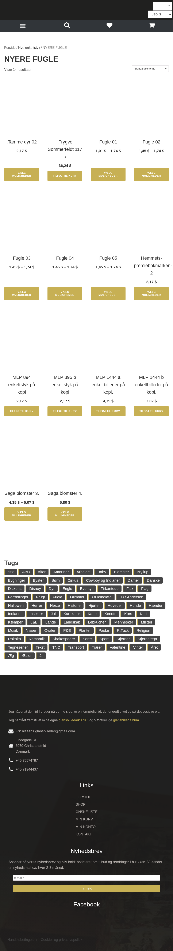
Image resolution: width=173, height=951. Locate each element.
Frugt (40, 597)
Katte (92, 614)
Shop (80, 804)
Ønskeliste (86, 812)
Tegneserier (18, 647)
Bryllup (142, 572)
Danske (153, 580)
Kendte (110, 614)
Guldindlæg (102, 597)
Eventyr (86, 589)
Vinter (138, 647)
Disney (35, 589)
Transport (76, 647)
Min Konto (86, 827)
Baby (101, 572)
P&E (67, 630)
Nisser (31, 630)
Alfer (42, 572)
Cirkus (73, 580)
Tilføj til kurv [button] (65, 175)
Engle (67, 589)
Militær (146, 622)
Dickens (15, 589)
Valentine (117, 647)
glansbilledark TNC (73, 720)
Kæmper (15, 622)
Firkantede (110, 589)
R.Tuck (123, 630)
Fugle (57, 597)
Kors (128, 614)
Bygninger (16, 580)
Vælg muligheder (21, 174)
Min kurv (84, 819)
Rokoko (14, 639)
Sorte (87, 639)
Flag (145, 589)
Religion (143, 630)
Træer (97, 647)
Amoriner (61, 572)
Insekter (36, 614)
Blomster (121, 572)
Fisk (129, 589)
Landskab (72, 622)
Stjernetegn (147, 639)
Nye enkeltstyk (29, 47)
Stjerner (123, 639)
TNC (56, 647)
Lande (50, 622)
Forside (10, 47)
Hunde (135, 605)
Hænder (155, 605)
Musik (13, 630)
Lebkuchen (97, 622)
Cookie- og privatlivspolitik (61, 940)
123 (11, 572)
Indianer (15, 614)
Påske (104, 630)
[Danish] (161, 6)
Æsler (27, 656)
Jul (53, 614)
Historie (74, 605)
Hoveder (115, 605)
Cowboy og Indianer (103, 580)
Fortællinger (18, 597)
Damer (133, 580)
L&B (34, 622)
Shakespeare (64, 639)
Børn (55, 580)
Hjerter (94, 605)
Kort (143, 614)
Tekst (40, 647)
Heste (55, 605)
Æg (11, 656)
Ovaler (49, 630)
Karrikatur (72, 614)
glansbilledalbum (126, 720)
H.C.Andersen (131, 597)
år (41, 656)
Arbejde (83, 572)
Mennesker (123, 622)
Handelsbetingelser (22, 940)
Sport (104, 639)
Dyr (52, 589)
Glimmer (77, 597)
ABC (26, 572)
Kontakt (84, 834)
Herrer (36, 605)
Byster (38, 580)
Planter (85, 630)
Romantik (37, 639)
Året (154, 647)
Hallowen (16, 605)
